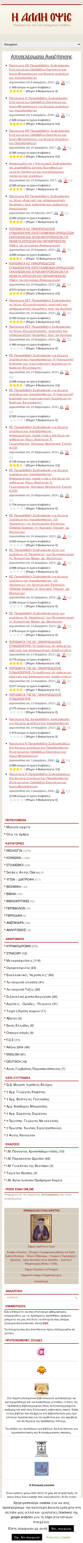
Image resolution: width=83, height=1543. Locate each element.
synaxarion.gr (41, 1281)
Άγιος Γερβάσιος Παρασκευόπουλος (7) (35, 1069)
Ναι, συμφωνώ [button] (61, 1528)
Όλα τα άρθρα (17, 834)
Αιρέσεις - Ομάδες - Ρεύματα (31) (32, 1004)
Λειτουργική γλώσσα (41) (25, 982)
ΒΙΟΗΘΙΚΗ (13, 886)
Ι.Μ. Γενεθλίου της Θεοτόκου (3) (29, 1166)
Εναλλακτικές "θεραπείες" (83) (30, 975)
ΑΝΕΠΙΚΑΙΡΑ (15, 922)
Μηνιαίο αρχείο (18, 827)
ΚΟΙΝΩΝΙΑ (13, 858)
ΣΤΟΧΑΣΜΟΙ (15, 865)
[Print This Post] (57, 82)
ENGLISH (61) (16, 1054)
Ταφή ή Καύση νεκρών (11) (26, 1011)
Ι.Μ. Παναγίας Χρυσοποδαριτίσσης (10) (35, 1151)
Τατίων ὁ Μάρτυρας (37, 1256)
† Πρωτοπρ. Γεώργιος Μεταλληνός (32, 1121)
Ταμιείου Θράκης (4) (21, 1173)
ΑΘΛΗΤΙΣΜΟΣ (16, 930)
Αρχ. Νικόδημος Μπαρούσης (26, 1106)
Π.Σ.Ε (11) (13, 1040)
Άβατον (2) (14, 1018)
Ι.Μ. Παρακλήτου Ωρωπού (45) (28, 1158)
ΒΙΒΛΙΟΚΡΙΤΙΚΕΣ (17, 901)
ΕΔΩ (45, 1323)
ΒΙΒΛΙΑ (11, 894)
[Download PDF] (63, 82)
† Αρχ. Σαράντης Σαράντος (26, 1113)
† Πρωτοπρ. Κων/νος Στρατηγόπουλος (34, 1128)
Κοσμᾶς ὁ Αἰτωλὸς (16, 1252)
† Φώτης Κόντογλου (20, 1135)
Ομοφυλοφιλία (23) (21, 967)
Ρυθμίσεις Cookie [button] (58, 1537)
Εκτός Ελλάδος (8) (20, 1025)
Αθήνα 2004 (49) (18, 1047)
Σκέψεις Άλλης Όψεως (23, 872)
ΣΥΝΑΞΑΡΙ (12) (16, 953)
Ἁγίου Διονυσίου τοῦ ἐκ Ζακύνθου (41, 1259)
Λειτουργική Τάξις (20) (23, 989)
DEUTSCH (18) (16, 1061)
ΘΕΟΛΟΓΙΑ (14, 850)
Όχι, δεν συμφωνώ (27, 1537)
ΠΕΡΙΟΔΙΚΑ (14, 915)
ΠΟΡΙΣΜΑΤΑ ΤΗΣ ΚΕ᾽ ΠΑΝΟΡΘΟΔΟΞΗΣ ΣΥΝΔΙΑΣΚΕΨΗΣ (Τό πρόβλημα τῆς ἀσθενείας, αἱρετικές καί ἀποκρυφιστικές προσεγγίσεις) (40, 646)
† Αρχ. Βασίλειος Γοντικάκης (28, 1099)
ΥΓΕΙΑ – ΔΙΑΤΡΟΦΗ (20, 879)
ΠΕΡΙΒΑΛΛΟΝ (15, 908)
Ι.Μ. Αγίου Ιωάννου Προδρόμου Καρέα (34, 1180)
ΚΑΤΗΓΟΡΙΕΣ (15, 843)
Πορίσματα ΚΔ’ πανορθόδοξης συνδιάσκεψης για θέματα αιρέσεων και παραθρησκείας (39, 721)
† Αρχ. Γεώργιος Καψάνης (26, 1092)
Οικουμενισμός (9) (20, 1032)
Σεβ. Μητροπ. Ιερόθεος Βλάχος (29, 1084)
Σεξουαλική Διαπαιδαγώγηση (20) (31, 996)
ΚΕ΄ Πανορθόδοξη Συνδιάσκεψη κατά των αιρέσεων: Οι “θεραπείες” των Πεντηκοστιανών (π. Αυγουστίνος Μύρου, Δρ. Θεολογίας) (41, 554)
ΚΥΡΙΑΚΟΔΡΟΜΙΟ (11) (22, 946)
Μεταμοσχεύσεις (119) (23, 960)
